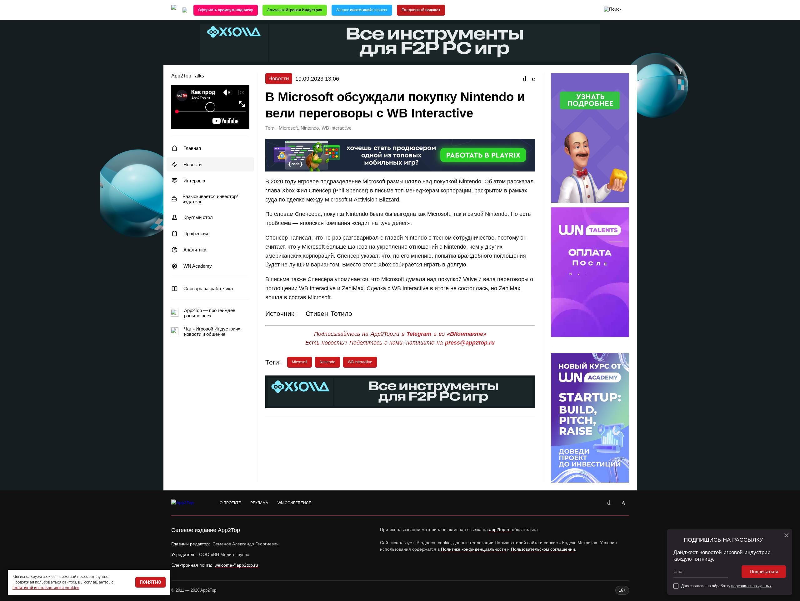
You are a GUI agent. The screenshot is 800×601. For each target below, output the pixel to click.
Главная (192, 148)
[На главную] (173, 10)
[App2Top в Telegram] (623, 503)
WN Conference (294, 503)
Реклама (259, 503)
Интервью (194, 180)
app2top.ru (500, 529)
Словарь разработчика (208, 288)
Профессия (195, 233)
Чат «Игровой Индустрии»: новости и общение (213, 331)
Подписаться (764, 571)
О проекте (230, 503)
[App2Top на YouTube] (594, 503)
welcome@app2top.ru (236, 565)
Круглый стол (198, 217)
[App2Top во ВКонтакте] (609, 503)
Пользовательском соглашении (543, 549)
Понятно (150, 582)
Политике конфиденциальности (473, 549)
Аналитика (194, 249)
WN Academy (197, 266)
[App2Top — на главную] (188, 502)
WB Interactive (337, 128)
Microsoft (288, 128)
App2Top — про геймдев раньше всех (209, 313)
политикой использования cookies (45, 587)
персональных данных (751, 586)
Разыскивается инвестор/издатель (210, 199)
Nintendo (310, 128)
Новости (192, 164)
